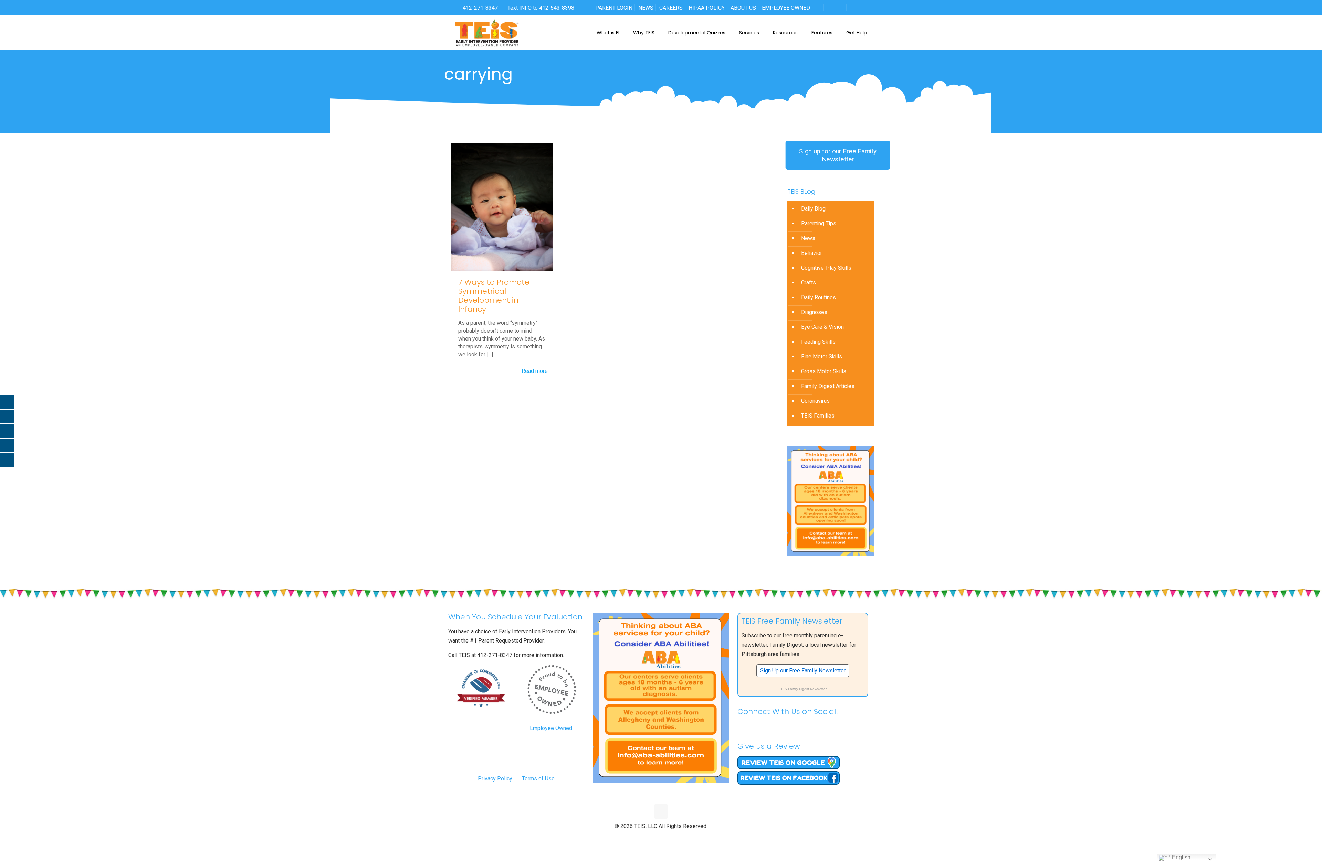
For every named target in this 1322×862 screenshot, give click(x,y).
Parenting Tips (818, 223)
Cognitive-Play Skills (826, 268)
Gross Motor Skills (823, 371)
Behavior (811, 253)
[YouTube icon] (661, 837)
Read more (535, 371)
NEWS (645, 7)
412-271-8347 (479, 7)
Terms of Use (538, 778)
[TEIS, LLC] (487, 32)
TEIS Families (818, 415)
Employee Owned (551, 728)
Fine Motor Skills (821, 356)
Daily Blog (813, 208)
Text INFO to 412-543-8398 (540, 7)
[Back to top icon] (661, 811)
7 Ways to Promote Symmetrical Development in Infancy (493, 295)
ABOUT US (743, 7)
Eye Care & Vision (822, 327)
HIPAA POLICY (707, 7)
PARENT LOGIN (613, 7)
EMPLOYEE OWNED (786, 7)
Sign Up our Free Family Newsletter (803, 670)
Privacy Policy (495, 778)
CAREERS (671, 7)
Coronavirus (815, 401)
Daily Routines (818, 297)
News (808, 238)
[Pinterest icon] (668, 837)
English (1180, 857)
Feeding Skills (818, 341)
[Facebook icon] (646, 837)
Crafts (808, 282)
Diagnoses (814, 312)
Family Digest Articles (827, 386)
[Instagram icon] (675, 837)
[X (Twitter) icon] (654, 837)
